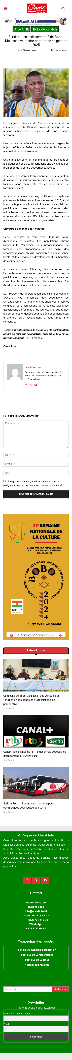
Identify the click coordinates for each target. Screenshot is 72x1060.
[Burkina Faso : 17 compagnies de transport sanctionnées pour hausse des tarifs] (36, 783)
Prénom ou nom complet (17, 1013)
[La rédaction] (15, 375)
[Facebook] (17, 59)
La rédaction (33, 367)
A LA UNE (21, 29)
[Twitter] (25, 59)
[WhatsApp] (32, 59)
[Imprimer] (48, 59)
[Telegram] (40, 59)
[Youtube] (35, 384)
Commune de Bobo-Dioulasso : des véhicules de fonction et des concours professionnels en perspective (31, 700)
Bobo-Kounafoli (45, 29)
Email (6, 1024)
